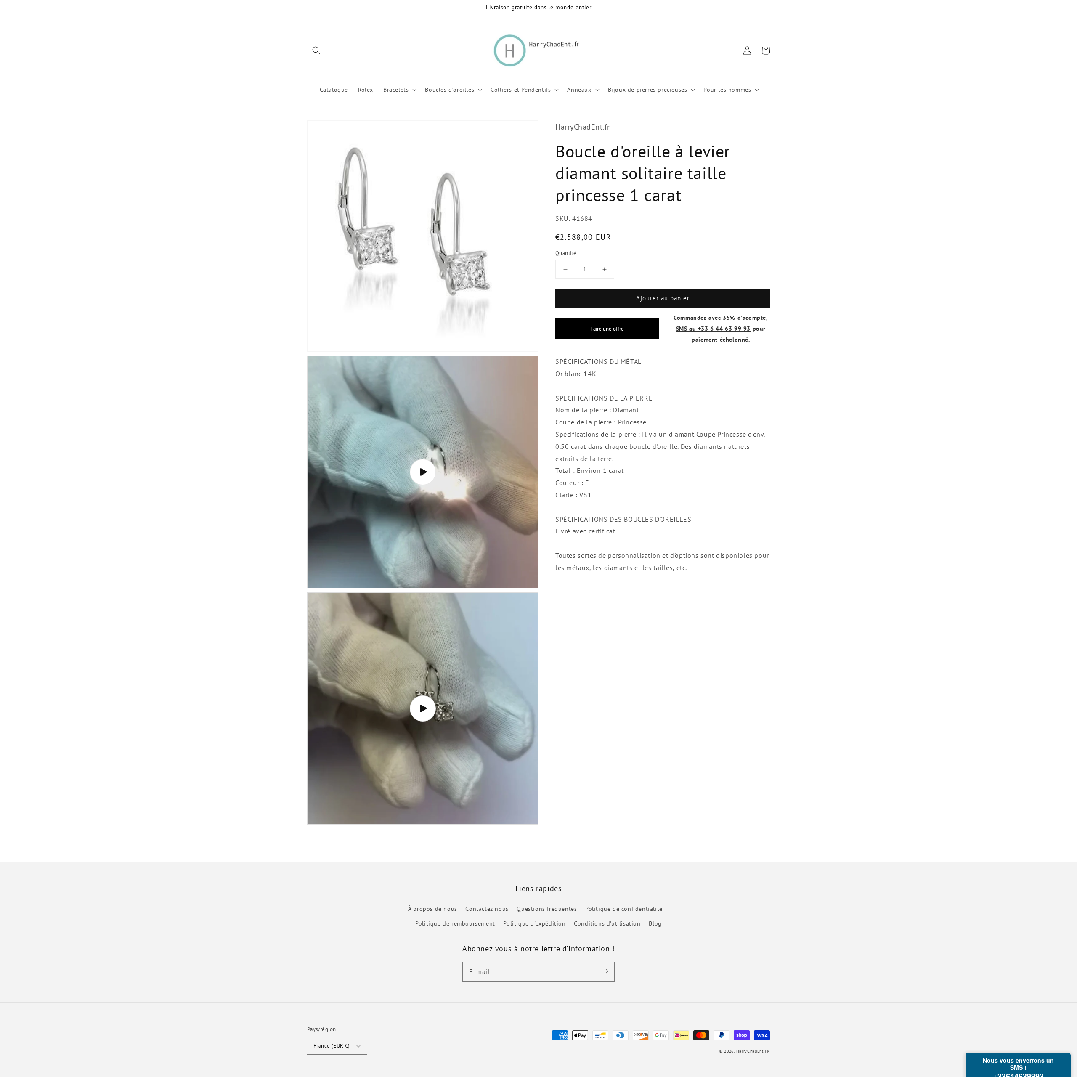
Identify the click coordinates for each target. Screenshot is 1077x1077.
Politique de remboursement (455, 923)
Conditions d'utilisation (607, 923)
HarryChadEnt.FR (753, 1051)
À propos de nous (432, 909)
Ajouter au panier (663, 298)
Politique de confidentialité (624, 909)
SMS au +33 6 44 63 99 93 (713, 328)
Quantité (565, 253)
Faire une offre (607, 328)
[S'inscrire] (605, 971)
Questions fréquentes (547, 909)
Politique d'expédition (534, 923)
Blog (655, 923)
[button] (316, 50)
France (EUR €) (331, 1045)
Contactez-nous (486, 909)
